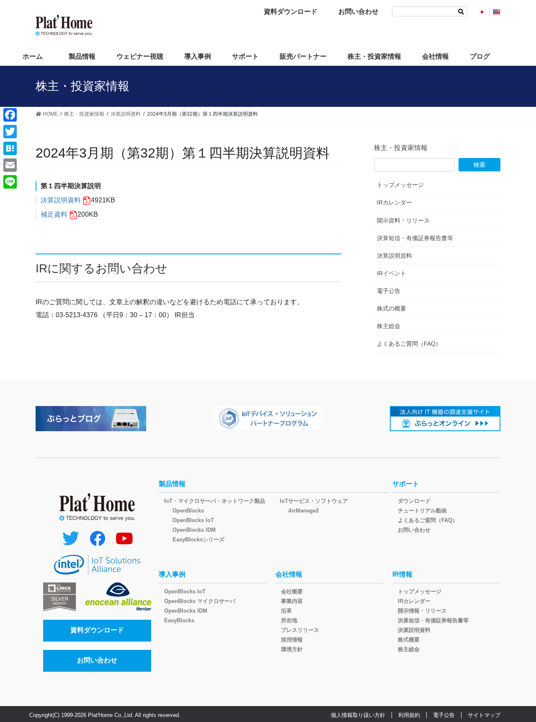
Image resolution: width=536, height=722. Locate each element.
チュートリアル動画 (422, 510)
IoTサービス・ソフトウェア (314, 501)
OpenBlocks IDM (194, 530)
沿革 (286, 611)
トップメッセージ (400, 184)
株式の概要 (391, 308)
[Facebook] (10, 114)
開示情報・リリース (422, 611)
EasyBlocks (179, 620)
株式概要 (409, 640)
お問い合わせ (358, 11)
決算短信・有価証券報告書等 (415, 238)
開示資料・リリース (403, 220)
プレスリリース (300, 630)
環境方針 (292, 649)
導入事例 (172, 574)
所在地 (289, 620)
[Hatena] (10, 148)
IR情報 (402, 574)
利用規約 (409, 715)
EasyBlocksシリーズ (198, 539)
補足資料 (54, 214)
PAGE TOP (515, 693)
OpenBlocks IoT (193, 520)
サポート (405, 483)
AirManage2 (303, 510)
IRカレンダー (394, 202)
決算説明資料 (61, 200)
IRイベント (391, 273)
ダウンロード (414, 501)
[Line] (10, 181)
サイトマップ (484, 715)
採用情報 (292, 640)
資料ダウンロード (290, 11)
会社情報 (289, 574)
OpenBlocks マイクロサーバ (199, 601)
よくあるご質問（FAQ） (409, 343)
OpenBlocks (188, 510)
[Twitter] (10, 131)
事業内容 (292, 601)
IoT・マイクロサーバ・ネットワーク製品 (214, 501)
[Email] (10, 165)
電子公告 (388, 290)
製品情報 (172, 483)
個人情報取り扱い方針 (358, 715)
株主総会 (388, 326)
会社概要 (292, 591)
